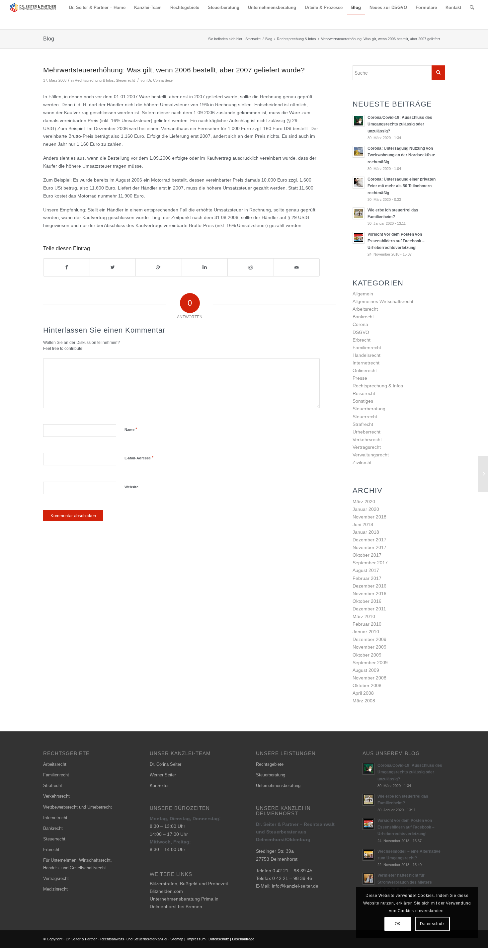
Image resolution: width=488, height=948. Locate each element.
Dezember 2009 (369, 639)
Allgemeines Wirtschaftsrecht (383, 301)
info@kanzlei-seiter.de (295, 886)
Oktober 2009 (367, 655)
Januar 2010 (366, 631)
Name (130, 429)
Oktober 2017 (367, 555)
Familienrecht (367, 347)
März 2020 (364, 501)
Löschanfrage (243, 939)
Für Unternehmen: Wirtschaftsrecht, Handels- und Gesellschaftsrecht (77, 864)
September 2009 (370, 662)
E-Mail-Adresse (138, 457)
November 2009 (369, 647)
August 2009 (366, 670)
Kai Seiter (159, 785)
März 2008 (364, 700)
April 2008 (363, 693)
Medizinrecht (55, 889)
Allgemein (363, 293)
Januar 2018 (366, 532)
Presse (360, 378)
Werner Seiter (163, 774)
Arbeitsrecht (365, 309)
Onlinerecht (365, 370)
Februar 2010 (367, 624)
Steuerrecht (125, 80)
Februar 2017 (367, 578)
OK (398, 923)
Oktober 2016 (367, 601)
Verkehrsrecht (367, 439)
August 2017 (366, 570)
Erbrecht (361, 340)
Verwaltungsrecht (371, 454)
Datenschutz (218, 939)
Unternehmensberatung (278, 785)
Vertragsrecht (367, 447)
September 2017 (370, 562)
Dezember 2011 (369, 608)
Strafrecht (363, 424)
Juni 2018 (363, 524)
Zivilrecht (362, 462)
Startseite (253, 39)
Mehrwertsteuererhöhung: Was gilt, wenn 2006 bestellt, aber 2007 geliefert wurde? (174, 70)
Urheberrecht (366, 431)
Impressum (196, 939)
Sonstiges (363, 401)
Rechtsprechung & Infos (296, 39)
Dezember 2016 (369, 586)
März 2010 (364, 616)
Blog (48, 38)
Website (131, 487)
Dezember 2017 (369, 539)
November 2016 (369, 593)
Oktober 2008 (367, 685)
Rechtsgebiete (270, 764)
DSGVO (361, 332)
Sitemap (176, 939)
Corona (360, 324)
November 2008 (369, 677)
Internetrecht (366, 362)
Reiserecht (364, 393)
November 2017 (369, 547)
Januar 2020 (366, 509)
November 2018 (369, 516)
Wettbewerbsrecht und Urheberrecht (77, 807)
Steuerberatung (369, 408)
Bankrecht (363, 316)
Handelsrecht (366, 355)
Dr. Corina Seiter (160, 80)
